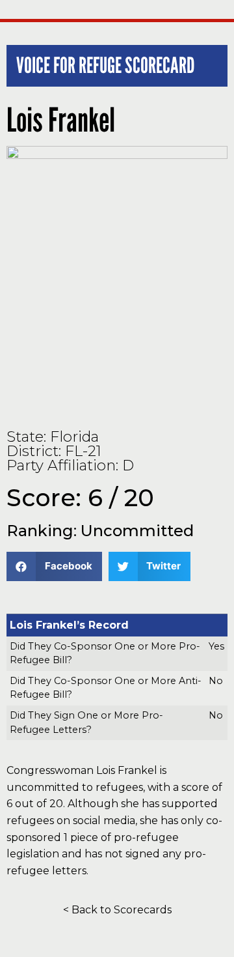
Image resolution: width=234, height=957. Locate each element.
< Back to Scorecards (117, 910)
